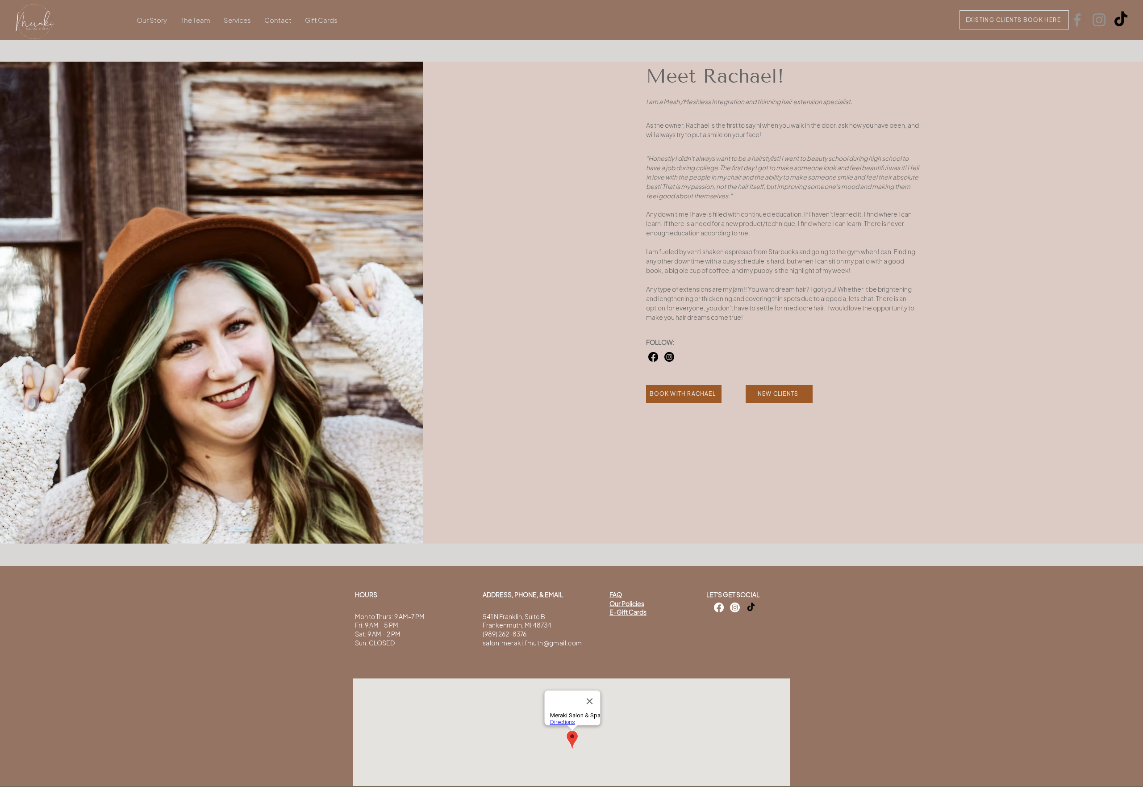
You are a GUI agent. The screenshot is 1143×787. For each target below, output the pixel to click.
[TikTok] (1121, 20)
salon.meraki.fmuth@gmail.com (532, 643)
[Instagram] (1099, 20)
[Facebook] (1077, 20)
